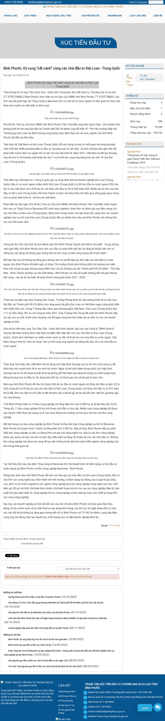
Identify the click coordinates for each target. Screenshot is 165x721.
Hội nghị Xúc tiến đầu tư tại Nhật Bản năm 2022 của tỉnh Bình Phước (39, 612)
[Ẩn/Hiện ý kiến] (58, 568)
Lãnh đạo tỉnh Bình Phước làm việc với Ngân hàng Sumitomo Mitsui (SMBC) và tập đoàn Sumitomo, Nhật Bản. (57, 618)
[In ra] (112, 75)
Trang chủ (10, 15)
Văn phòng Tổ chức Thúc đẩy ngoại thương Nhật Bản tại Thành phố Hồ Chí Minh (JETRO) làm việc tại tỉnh (55, 602)
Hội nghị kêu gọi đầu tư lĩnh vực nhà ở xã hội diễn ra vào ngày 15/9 (38, 660)
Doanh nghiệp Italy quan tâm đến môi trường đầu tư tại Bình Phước (38, 628)
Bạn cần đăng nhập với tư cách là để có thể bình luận (48, 576)
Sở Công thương (65, 700)
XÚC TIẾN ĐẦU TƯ (85, 42)
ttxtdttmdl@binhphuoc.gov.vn (44, 2)
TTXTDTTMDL (114, 525)
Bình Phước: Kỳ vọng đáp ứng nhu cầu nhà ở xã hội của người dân (37, 639)
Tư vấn (143, 75)
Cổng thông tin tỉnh (66, 691)
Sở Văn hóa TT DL (66, 705)
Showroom (115, 15)
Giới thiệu (30, 15)
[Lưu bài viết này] (118, 75)
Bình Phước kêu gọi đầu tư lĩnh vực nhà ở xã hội (29, 645)
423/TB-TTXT (134, 169)
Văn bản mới (134, 143)
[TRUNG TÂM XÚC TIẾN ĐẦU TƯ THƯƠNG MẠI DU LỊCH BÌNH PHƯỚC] (83, 6)
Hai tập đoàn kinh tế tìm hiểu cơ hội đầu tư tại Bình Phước (34, 597)
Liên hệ (157, 15)
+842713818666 (13, 2)
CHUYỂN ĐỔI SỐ (90, 15)
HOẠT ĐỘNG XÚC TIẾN (58, 15)
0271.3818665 (147, 79)
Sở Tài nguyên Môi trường (66, 711)
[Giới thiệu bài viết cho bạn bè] (106, 75)
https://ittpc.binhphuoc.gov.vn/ (112, 716)
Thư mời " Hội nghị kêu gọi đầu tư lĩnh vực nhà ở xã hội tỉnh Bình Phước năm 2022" (45, 666)
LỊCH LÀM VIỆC (138, 15)
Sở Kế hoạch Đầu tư (67, 696)
